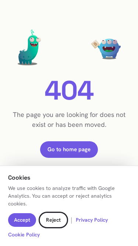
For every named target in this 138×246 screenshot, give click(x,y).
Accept (22, 219)
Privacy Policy (92, 219)
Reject (53, 219)
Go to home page (69, 149)
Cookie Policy (24, 234)
